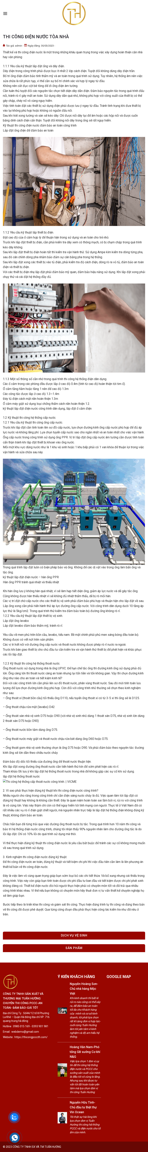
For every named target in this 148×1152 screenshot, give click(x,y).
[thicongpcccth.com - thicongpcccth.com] (74, 13)
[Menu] (5, 13)
